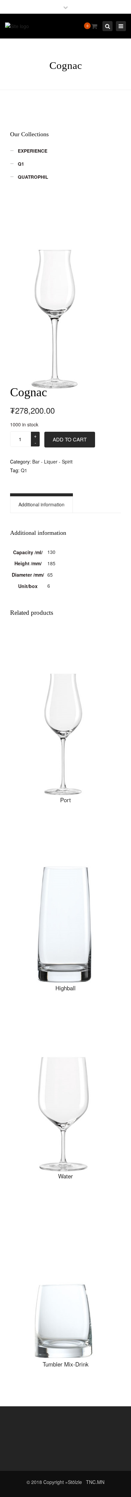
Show (65, 713)
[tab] (41, 504)
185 (51, 563)
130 (51, 552)
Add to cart (70, 439)
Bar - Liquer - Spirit (52, 461)
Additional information (41, 504)
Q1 (24, 470)
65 (50, 574)
